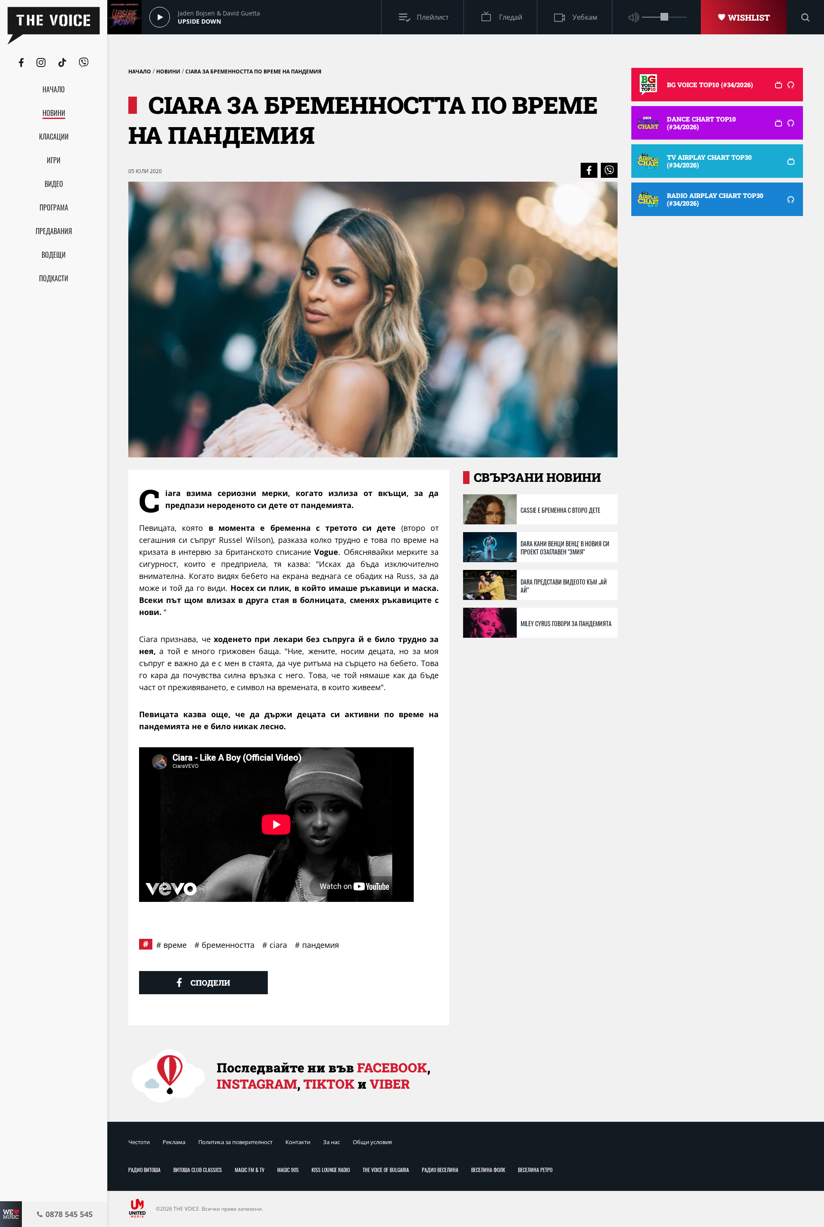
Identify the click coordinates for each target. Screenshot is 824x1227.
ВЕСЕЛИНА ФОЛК (488, 1169)
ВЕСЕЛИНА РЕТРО (535, 1169)
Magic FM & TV (249, 1169)
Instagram (257, 1083)
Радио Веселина (440, 1169)
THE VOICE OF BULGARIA (386, 1169)
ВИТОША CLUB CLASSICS (197, 1169)
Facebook (392, 1067)
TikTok (328, 1083)
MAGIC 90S (288, 1169)
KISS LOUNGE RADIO (331, 1169)
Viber (390, 1083)
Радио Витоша (144, 1169)
